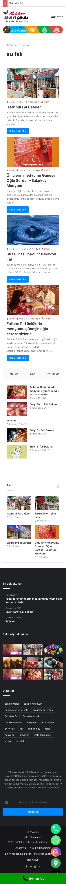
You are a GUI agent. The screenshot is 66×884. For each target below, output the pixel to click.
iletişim (11, 420)
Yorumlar (53, 374)
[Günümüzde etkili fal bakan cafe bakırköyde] (53, 649)
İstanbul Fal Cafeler (24, 107)
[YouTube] (35, 866)
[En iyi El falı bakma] (17, 452)
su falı (8, 741)
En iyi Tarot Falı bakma (43, 404)
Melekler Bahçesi (44, 853)
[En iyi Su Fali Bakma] (17, 435)
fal (21, 728)
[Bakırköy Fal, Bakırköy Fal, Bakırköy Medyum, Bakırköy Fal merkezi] (15, 15)
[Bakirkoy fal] (33, 29)
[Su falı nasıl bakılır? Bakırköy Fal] (33, 230)
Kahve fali (10, 735)
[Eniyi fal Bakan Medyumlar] (12, 674)
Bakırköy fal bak (31, 716)
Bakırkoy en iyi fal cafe (16, 710)
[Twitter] (31, 866)
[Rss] (39, 866)
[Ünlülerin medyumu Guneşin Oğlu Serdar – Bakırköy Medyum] (33, 152)
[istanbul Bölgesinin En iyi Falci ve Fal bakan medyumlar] (12, 662)
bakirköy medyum (33, 703)
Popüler (13, 374)
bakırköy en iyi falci (43, 710)
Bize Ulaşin (33, 859)
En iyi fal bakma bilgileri (18, 853)
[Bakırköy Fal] (12, 649)
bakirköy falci (12, 703)
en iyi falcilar (47, 722)
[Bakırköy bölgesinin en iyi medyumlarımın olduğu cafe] (53, 662)
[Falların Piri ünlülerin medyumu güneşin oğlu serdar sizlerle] (33, 300)
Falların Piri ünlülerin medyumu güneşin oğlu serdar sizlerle (27, 328)
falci (47, 728)
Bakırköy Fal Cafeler (19, 542)
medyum (24, 735)
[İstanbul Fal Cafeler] (33, 83)
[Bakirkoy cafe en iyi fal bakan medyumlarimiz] (53, 674)
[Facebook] (26, 866)
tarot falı (20, 741)
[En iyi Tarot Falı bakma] (17, 409)
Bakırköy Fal (16, 3)
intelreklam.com (33, 837)
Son (32, 374)
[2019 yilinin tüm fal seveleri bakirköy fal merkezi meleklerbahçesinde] (33, 662)
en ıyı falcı (10, 728)
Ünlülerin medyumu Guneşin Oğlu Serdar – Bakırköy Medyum (31, 180)
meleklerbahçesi (42, 735)
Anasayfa (14, 44)
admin (11, 102)
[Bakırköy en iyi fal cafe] (47, 503)
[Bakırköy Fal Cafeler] (19, 532)
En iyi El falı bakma (41, 446)
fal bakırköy (34, 728)
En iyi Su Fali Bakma (42, 430)
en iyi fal (31, 722)
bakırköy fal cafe (13, 722)
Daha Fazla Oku (17, 131)
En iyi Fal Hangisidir (39, 847)
